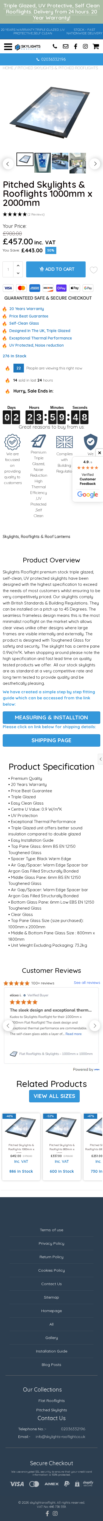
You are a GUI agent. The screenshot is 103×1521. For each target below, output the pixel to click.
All (51, 1324)
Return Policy (51, 1256)
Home (8, 67)
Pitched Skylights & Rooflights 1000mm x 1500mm (21, 1148)
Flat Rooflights (51, 1400)
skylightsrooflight (42, 1502)
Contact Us (51, 1283)
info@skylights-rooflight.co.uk (60, 1436)
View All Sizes (54, 1095)
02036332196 (53, 59)
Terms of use (51, 1229)
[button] (51, 214)
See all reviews (87, 982)
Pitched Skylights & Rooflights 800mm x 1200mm (62, 1148)
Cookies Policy (51, 1270)
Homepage (51, 1310)
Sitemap (51, 1297)
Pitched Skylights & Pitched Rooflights (58, 67)
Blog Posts (51, 1364)
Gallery (51, 1337)
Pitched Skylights (51, 1409)
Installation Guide (51, 1351)
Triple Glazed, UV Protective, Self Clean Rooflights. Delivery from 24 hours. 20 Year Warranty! (52, 11)
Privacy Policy (51, 1243)
